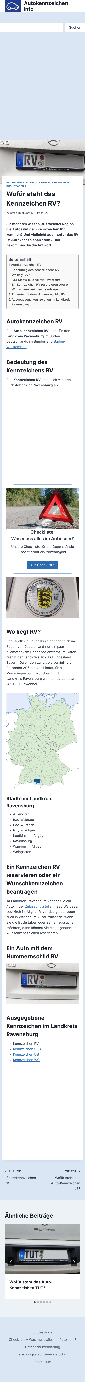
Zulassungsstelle (38, 906)
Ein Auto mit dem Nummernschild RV (38, 294)
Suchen (75, 27)
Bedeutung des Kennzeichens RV (35, 270)
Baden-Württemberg (21, 182)
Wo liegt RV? (21, 275)
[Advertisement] (42, 77)
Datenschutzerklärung (42, 1347)
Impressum (42, 1362)
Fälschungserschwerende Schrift (43, 1354)
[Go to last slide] (11, 1261)
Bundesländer (42, 1332)
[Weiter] (74, 1261)
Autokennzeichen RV (26, 265)
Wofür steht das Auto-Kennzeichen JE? (65, 1180)
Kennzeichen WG (26, 1060)
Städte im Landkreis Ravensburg (39, 279)
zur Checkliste (42, 565)
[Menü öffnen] (76, 6)
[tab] (35, 1302)
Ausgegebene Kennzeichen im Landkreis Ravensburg (41, 302)
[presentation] (42, 1249)
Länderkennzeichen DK (20, 1177)
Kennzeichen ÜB (26, 1054)
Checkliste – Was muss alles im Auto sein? (42, 1340)
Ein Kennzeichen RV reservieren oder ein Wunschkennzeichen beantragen (41, 287)
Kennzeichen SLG (27, 1049)
